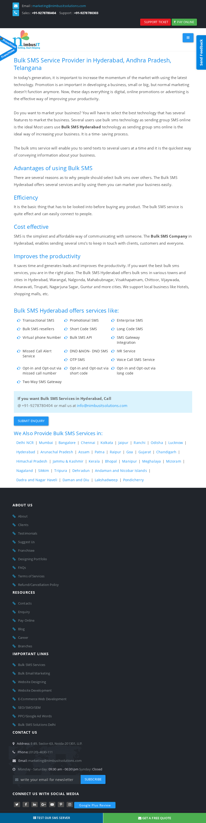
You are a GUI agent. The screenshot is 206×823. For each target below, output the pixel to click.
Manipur (129, 461)
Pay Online (185, 22)
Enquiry (24, 612)
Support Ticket (156, 22)
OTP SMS (77, 359)
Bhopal (111, 461)
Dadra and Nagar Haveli (36, 479)
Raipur (115, 452)
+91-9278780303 (86, 13)
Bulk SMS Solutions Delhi (37, 724)
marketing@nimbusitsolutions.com (59, 6)
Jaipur (123, 442)
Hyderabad (25, 452)
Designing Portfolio (32, 559)
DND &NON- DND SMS (89, 351)
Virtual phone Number (42, 337)
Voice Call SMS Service (136, 359)
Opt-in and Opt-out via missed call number (42, 371)
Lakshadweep (106, 479)
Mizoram (173, 461)
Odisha (157, 442)
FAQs (22, 567)
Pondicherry (133, 479)
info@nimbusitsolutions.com (102, 405)
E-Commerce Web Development (42, 699)
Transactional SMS (38, 320)
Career (23, 637)
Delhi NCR (25, 442)
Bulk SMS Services (31, 664)
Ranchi (139, 442)
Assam (84, 452)
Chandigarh (166, 452)
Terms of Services (31, 576)
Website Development (35, 690)
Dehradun (81, 470)
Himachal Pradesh (31, 461)
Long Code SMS (130, 328)
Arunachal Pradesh (56, 452)
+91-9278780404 (44, 13)
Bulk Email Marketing (34, 673)
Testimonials (27, 533)
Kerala (94, 461)
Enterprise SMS (130, 320)
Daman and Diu (76, 479)
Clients (23, 524)
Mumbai (46, 442)
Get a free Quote (156, 818)
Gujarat (144, 452)
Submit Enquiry (31, 421)
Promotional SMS (84, 320)
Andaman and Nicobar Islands (121, 470)
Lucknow (175, 442)
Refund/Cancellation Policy (38, 584)
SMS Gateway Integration (128, 340)
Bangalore (67, 442)
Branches (25, 646)
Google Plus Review (95, 805)
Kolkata (106, 442)
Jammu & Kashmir (68, 461)
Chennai (88, 442)
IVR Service (126, 351)
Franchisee (26, 550)
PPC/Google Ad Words (35, 716)
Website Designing (32, 682)
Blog (21, 629)
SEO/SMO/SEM (29, 707)
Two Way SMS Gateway (42, 381)
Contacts (25, 603)
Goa (129, 452)
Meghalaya (151, 461)
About (23, 516)
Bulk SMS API (81, 337)
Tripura (60, 470)
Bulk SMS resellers (38, 328)
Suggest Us (26, 542)
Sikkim (43, 470)
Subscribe (93, 779)
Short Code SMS (83, 328)
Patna (100, 452)
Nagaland (24, 470)
